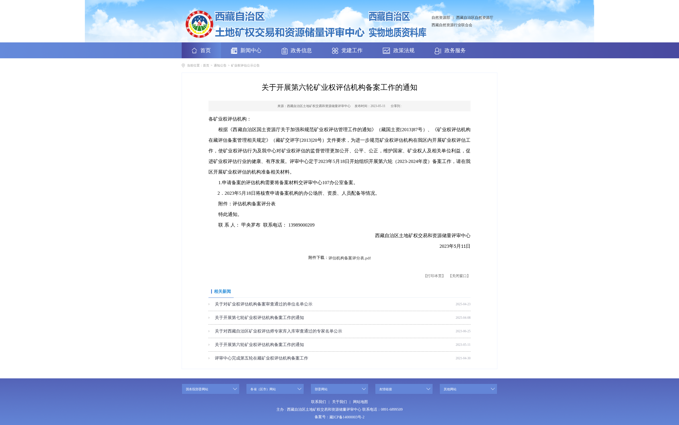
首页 (206, 65)
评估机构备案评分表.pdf (349, 258)
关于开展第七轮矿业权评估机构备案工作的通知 (259, 317)
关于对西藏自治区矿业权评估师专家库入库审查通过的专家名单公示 (278, 331)
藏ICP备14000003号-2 (346, 417)
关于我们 (339, 402)
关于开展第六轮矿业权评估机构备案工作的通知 (259, 344)
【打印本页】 (434, 276)
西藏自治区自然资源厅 (474, 18)
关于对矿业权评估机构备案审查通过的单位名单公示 (263, 304)
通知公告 (220, 65)
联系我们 (318, 402)
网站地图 (360, 402)
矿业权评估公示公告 (245, 65)
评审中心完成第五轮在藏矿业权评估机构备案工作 (261, 358)
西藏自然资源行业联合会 (452, 25)
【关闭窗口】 (459, 276)
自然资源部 (441, 18)
